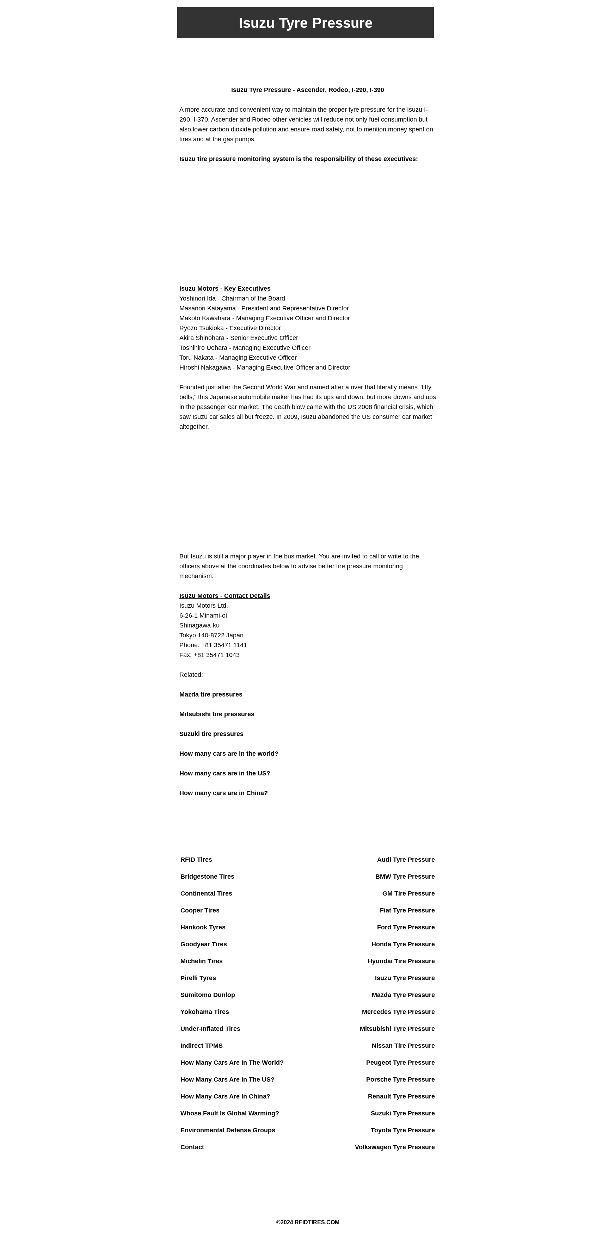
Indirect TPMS (201, 1045)
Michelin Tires (201, 961)
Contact (192, 1147)
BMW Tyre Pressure (405, 876)
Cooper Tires (200, 910)
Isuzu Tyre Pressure (405, 978)
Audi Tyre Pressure (406, 859)
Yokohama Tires (204, 1011)
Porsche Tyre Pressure (400, 1079)
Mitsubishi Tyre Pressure (397, 1028)
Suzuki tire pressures (211, 733)
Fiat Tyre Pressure (407, 910)
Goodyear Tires (203, 944)
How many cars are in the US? (224, 773)
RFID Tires (196, 859)
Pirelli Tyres (198, 978)
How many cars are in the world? (228, 753)
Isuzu (187, 595)
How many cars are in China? (223, 793)
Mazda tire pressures (210, 694)
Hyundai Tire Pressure (401, 961)
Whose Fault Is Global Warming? (229, 1113)
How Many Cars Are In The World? (232, 1062)
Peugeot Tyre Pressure (400, 1062)
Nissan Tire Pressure (403, 1045)
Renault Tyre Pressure (401, 1096)
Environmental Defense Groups (227, 1130)
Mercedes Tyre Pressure (398, 1011)
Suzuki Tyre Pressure (403, 1113)
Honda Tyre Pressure (403, 944)
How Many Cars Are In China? (225, 1096)
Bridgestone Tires (207, 876)
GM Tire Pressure (408, 893)
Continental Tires (206, 893)
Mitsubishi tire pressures (216, 714)
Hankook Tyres (203, 927)
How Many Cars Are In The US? (227, 1079)
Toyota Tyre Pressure (403, 1130)
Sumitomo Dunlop (207, 994)
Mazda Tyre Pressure (403, 994)
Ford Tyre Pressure (406, 927)
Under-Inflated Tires (210, 1028)
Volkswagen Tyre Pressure (395, 1147)
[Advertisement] (304, 61)
